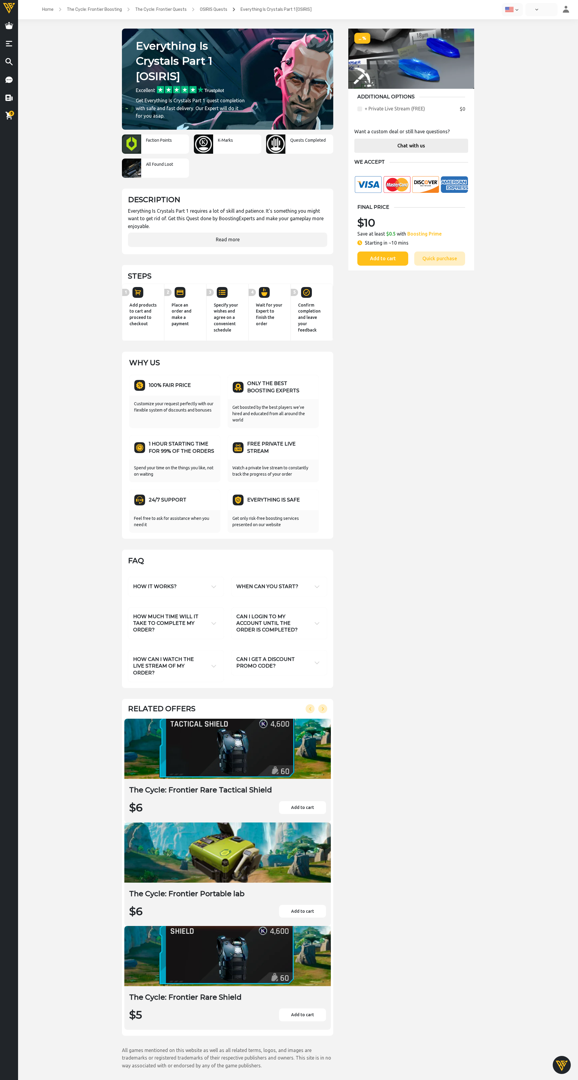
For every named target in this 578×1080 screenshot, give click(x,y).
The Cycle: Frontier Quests (161, 9)
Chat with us (411, 145)
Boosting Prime (424, 233)
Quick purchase (439, 258)
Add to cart (383, 258)
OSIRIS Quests (213, 9)
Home (48, 9)
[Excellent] (190, 89)
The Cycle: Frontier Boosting (94, 9)
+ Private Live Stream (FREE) (395, 108)
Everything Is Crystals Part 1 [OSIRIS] (276, 9)
